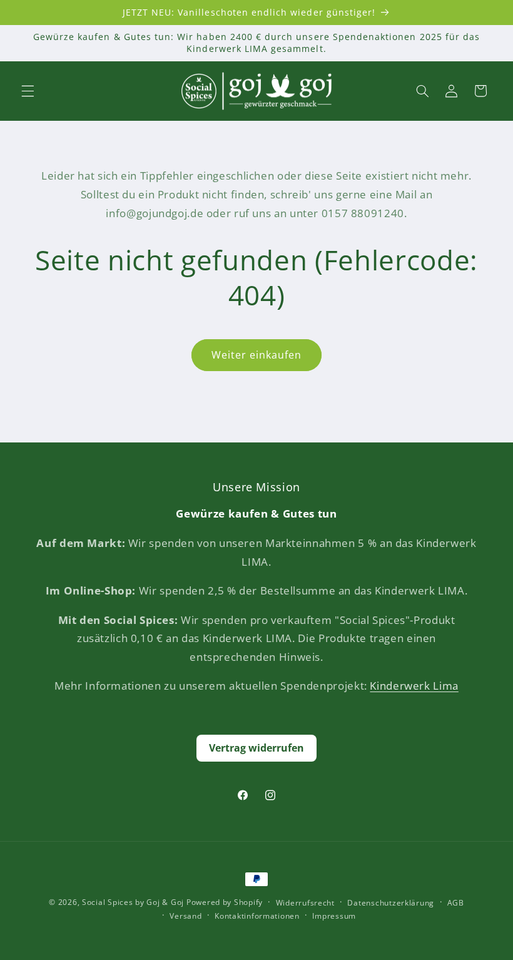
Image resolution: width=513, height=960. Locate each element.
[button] (27, 90)
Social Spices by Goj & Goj (133, 902)
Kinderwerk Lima (414, 685)
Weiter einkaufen (256, 355)
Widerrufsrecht (305, 902)
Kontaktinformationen (257, 916)
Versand (185, 916)
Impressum (334, 916)
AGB (455, 902)
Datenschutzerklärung (390, 902)
